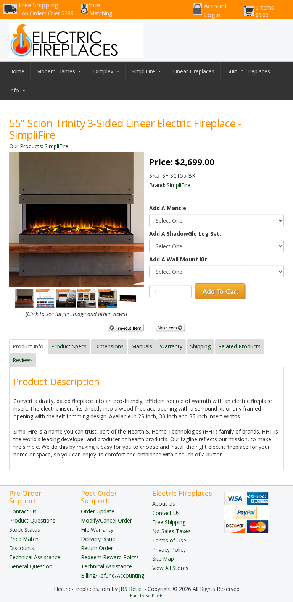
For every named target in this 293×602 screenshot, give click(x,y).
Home (16, 71)
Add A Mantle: (168, 208)
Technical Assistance (34, 557)
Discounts (21, 548)
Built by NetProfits (146, 595)
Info (14, 90)
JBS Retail (131, 588)
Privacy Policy (169, 549)
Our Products (25, 146)
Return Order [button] (97, 548)
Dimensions (109, 346)
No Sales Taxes (171, 531)
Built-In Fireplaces (248, 71)
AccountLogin (215, 10)
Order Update (97, 511)
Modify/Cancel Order (106, 520)
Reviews (23, 360)
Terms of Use (169, 540)
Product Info (28, 346)
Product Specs (69, 346)
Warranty (171, 346)
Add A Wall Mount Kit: (179, 259)
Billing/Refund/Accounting (112, 575)
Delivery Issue (98, 538)
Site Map (163, 558)
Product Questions (32, 520)
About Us (163, 503)
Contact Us (23, 511)
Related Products (239, 346)
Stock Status (24, 529)
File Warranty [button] (97, 529)
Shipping (200, 346)
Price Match (24, 538)
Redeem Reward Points (110, 557)
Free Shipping (46, 9)
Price (99, 9)
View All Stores (170, 567)
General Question (30, 566)
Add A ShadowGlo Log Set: (185, 233)
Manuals (141, 346)
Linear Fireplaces (193, 71)
